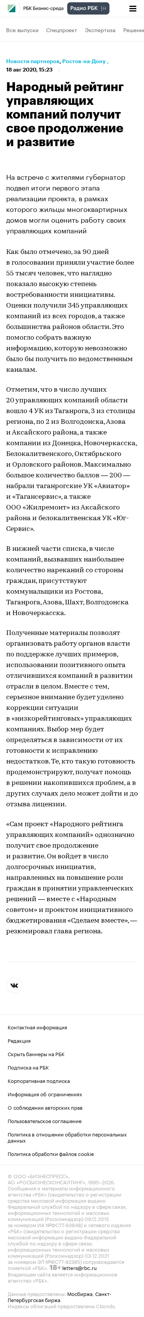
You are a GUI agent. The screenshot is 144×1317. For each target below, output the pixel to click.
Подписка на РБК (28, 1067)
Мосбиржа (80, 1293)
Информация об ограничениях (45, 1093)
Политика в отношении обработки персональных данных (67, 1137)
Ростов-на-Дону (84, 61)
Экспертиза (100, 29)
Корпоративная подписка (39, 1080)
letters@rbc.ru (79, 1267)
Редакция (19, 1040)
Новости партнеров (33, 61)
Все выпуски (22, 29)
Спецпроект (61, 29)
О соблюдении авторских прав (45, 1107)
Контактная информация (37, 1026)
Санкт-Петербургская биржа (59, 1296)
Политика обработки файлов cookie (51, 1153)
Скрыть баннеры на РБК (36, 1053)
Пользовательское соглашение (44, 1120)
